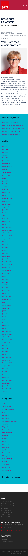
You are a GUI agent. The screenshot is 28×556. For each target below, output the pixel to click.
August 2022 (6, 273)
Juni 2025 (5, 181)
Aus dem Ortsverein (16, 33)
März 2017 (5, 374)
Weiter (4, 481)
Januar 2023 (5, 259)
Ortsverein (5, 444)
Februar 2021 (6, 325)
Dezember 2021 (7, 296)
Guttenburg (5, 424)
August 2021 (6, 308)
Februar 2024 (6, 221)
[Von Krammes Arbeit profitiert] (14, 61)
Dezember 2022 (7, 262)
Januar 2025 (5, 195)
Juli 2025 (4, 178)
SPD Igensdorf (5, 508)
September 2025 (7, 172)
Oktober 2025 (6, 169)
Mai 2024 (5, 213)
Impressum (4, 539)
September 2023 (7, 236)
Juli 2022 (4, 276)
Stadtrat (4, 461)
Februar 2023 (6, 256)
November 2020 (7, 334)
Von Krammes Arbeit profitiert (11, 43)
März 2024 (5, 218)
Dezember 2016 (7, 380)
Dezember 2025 (7, 164)
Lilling (4, 441)
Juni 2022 (5, 279)
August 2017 (6, 366)
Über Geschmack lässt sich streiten (12, 126)
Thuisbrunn (5, 464)
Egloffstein (4, 35)
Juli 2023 (4, 242)
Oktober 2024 (6, 201)
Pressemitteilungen (18, 37)
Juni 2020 (5, 348)
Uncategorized (6, 467)
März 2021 (5, 322)
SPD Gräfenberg (7, 459)
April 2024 (5, 216)
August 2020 (6, 343)
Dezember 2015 (7, 389)
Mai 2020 (5, 351)
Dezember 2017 (7, 357)
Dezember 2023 (7, 227)
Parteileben (5, 447)
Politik (9, 37)
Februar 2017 (6, 377)
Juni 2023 (5, 244)
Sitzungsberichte (7, 456)
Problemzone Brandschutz (10, 123)
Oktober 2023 (6, 233)
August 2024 (6, 207)
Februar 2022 (6, 291)
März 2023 (5, 253)
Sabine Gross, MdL (6, 502)
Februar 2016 (6, 383)
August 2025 (6, 175)
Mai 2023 (5, 247)
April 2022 (5, 285)
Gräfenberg (12, 35)
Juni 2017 (5, 369)
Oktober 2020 (6, 337)
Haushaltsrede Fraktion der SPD (11, 134)
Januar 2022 (5, 293)
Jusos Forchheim (6, 514)
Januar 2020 (5, 354)
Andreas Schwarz (7, 404)
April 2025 (5, 187)
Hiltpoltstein (6, 427)
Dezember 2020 (7, 331)
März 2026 (5, 158)
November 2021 (7, 299)
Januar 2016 (5, 386)
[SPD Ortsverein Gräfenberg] (5, 5)
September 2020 (7, 340)
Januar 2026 (5, 161)
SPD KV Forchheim (6, 512)
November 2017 (7, 360)
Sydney (19, 553)
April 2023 (5, 250)
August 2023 (6, 239)
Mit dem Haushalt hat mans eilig (11, 131)
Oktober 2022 (6, 268)
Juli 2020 (4, 345)
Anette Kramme (5, 33)
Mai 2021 (5, 317)
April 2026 (5, 155)
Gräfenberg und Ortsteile (9, 421)
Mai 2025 (5, 184)
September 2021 (7, 305)
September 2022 (7, 270)
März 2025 (5, 190)
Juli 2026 (4, 146)
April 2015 (5, 392)
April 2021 (5, 319)
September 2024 (7, 204)
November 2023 (7, 230)
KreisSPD (5, 435)
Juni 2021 (5, 314)
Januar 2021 (5, 328)
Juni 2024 (5, 210)
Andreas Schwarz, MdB (7, 506)
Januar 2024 (5, 224)
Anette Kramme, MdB (7, 504)
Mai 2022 (5, 282)
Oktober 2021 (6, 302)
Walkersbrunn (6, 470)
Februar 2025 (6, 192)
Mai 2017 (5, 371)
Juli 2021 (4, 311)
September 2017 (7, 363)
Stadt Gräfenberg (6, 516)
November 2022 (7, 265)
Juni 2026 (5, 149)
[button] (23, 5)
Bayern (4, 412)
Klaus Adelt (5, 430)
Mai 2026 (5, 152)
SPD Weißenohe (6, 510)
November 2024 (7, 198)
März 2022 (5, 288)
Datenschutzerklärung (7, 541)
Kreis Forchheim (7, 433)
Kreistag (4, 438)
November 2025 (7, 166)
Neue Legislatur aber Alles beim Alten (13, 128)
